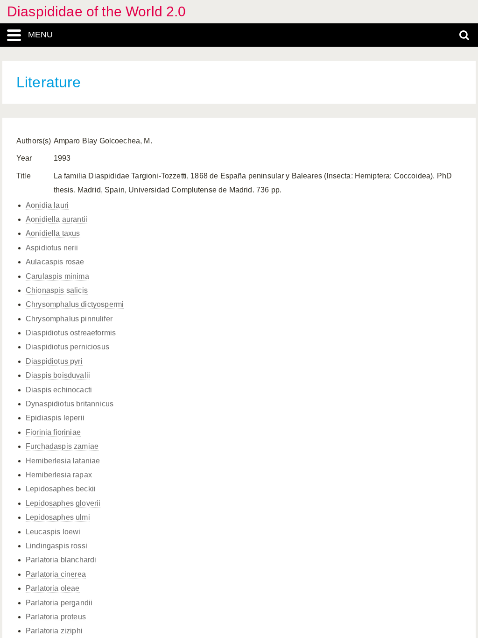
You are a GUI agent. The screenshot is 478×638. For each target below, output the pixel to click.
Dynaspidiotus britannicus (69, 404)
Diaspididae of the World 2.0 (96, 11)
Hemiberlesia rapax (59, 475)
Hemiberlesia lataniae (63, 461)
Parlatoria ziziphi (54, 631)
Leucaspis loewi (53, 532)
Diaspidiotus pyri (54, 361)
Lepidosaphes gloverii (63, 503)
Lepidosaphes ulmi (58, 517)
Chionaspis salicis (57, 290)
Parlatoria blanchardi (61, 560)
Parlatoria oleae (53, 588)
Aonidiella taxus (53, 233)
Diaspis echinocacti (59, 390)
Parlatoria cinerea (56, 574)
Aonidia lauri (47, 205)
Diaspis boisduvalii (58, 375)
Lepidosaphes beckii (61, 489)
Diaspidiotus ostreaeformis (71, 333)
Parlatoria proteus (56, 617)
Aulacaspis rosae (55, 262)
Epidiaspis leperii (55, 418)
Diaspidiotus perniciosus (67, 347)
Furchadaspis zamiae (62, 446)
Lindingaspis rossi (56, 546)
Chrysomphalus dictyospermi (75, 304)
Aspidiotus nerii (52, 248)
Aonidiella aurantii (56, 219)
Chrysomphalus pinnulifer (69, 319)
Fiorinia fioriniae (53, 432)
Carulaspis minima (57, 276)
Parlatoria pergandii (59, 603)
